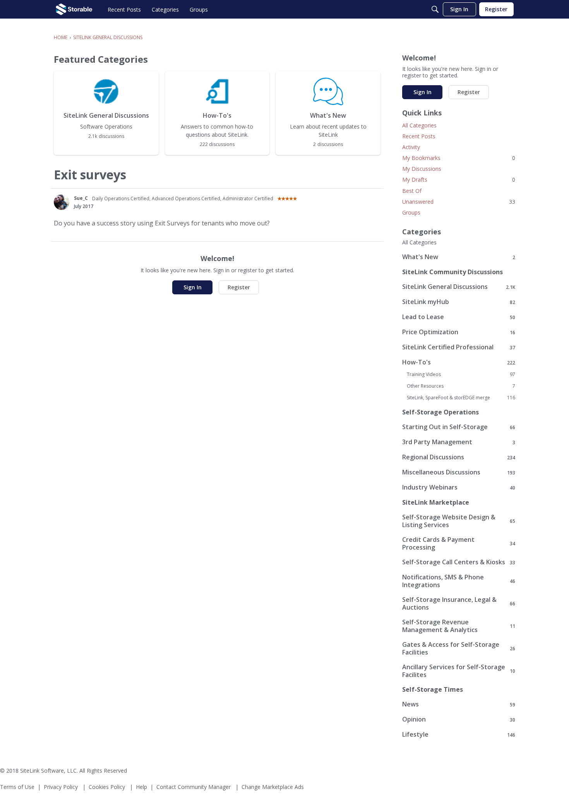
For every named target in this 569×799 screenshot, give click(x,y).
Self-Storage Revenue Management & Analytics (458, 626)
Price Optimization (458, 332)
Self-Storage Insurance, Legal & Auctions (458, 603)
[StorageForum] (74, 9)
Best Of (412, 190)
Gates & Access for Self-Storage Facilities (458, 648)
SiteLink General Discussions (458, 287)
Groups (411, 212)
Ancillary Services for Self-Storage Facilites (458, 671)
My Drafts (458, 179)
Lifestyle (458, 734)
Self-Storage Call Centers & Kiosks (458, 562)
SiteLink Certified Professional (458, 347)
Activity (411, 147)
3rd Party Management (458, 442)
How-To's (458, 362)
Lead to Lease (458, 317)
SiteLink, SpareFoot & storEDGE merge (461, 397)
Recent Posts (418, 136)
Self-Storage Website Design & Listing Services (458, 521)
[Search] (435, 9)
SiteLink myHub (458, 302)
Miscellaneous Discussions (458, 472)
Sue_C (81, 198)
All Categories (419, 125)
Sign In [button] (192, 287)
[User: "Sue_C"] (61, 202)
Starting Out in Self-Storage (458, 427)
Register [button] (239, 287)
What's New (458, 257)
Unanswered (458, 201)
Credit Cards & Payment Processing (458, 543)
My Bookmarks (458, 158)
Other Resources (461, 386)
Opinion (458, 719)
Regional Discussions (458, 457)
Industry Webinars (458, 487)
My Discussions (421, 168)
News (458, 704)
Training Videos (461, 374)
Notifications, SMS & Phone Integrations (458, 581)
